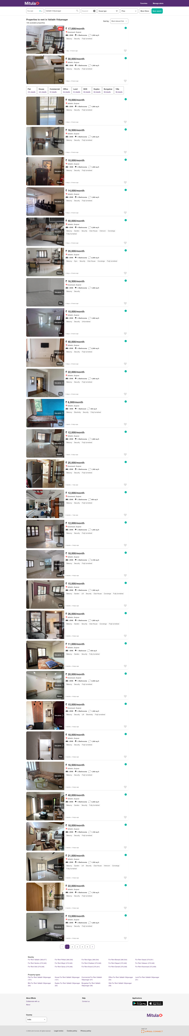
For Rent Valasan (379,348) (145, 963)
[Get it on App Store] (155, 1003)
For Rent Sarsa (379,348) (64, 966)
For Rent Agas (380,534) (90, 959)
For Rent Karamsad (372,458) (145, 966)
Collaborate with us (32, 1001)
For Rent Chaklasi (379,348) (91, 963)
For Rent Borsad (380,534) (117, 959)
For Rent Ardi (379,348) (36, 966)
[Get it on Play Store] (139, 1003)
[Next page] (92, 947)
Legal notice (58, 1031)
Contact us (86, 1001)
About (28, 1004)
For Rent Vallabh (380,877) (37, 959)
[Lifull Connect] (152, 1032)
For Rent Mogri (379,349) (64, 963)
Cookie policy (72, 1031)
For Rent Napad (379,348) (117, 963)
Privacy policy (86, 1031)
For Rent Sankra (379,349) (37, 963)
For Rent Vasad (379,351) (144, 959)
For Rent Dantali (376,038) (117, 966)
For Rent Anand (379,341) (91, 966)
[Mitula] (32, 3)
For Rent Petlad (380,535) (64, 959)
